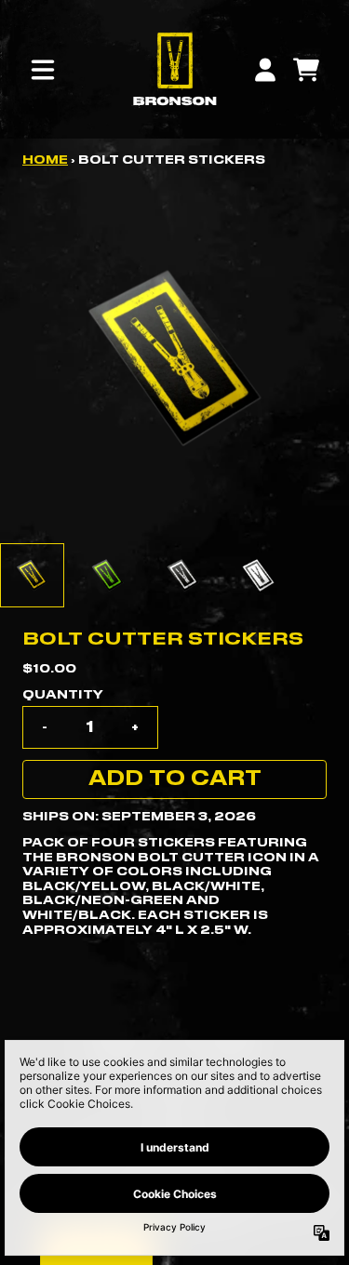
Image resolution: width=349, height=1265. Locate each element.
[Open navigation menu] (42, 69)
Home (45, 160)
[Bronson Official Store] (174, 69)
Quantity (62, 694)
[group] (32, 575)
